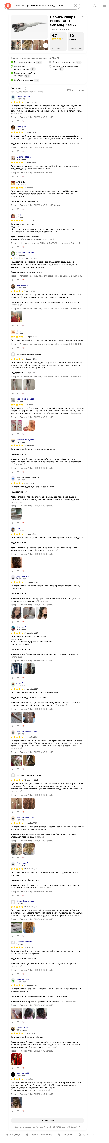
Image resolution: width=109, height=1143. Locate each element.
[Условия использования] (82, 60)
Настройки (67, 1134)
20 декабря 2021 (31, 689)
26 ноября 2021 (30, 947)
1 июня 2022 (29, 291)
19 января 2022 (30, 445)
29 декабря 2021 (31, 582)
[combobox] (41, 5)
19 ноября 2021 (30, 869)
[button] (16, 45)
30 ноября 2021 (30, 1079)
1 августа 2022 (30, 258)
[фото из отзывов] (16, 317)
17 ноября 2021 (30, 985)
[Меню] (104, 5)
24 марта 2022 (30, 337)
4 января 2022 (30, 534)
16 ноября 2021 (30, 907)
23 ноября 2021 (30, 1033)
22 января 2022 (30, 405)
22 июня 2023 (30, 162)
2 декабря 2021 (30, 823)
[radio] (13, 121)
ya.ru (85, 1134)
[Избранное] (94, 6)
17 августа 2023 (31, 102)
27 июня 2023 (30, 132)
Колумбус (15, 1134)
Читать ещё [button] (16, 113)
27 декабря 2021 (31, 633)
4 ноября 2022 (30, 220)
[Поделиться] (83, 16)
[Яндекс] (8, 6)
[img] (17, 102)
